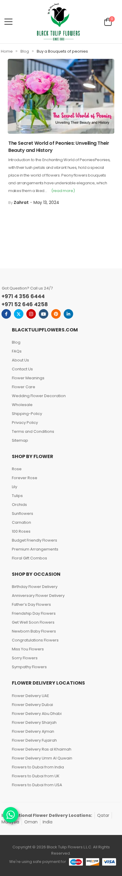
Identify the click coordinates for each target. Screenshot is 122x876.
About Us (20, 360)
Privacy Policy (25, 422)
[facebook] (6, 314)
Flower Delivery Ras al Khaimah (41, 749)
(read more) (63, 191)
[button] (8, 22)
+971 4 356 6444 (23, 296)
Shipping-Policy (27, 413)
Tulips (17, 495)
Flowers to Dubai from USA (37, 785)
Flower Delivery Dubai (32, 704)
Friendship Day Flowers (34, 613)
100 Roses (21, 531)
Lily (14, 487)
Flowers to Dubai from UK (36, 776)
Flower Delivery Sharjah (34, 722)
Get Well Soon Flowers (33, 622)
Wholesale (22, 405)
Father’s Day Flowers (31, 604)
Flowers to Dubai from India (38, 767)
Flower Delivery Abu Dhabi (37, 713)
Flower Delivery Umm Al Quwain (42, 758)
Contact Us (22, 369)
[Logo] (58, 21)
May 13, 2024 (46, 202)
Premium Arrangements (35, 549)
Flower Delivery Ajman (33, 731)
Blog (24, 51)
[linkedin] (68, 314)
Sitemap (20, 440)
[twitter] (18, 314)
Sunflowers (22, 513)
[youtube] (43, 314)
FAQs (17, 351)
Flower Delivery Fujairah (34, 740)
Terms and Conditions (33, 431)
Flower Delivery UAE (30, 696)
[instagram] (31, 314)
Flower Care (23, 387)
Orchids (19, 504)
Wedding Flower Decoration (39, 396)
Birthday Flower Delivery (34, 586)
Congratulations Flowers (35, 640)
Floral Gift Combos (29, 558)
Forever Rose (24, 478)
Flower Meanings (28, 378)
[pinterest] (56, 314)
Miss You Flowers (28, 649)
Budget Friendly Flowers (34, 540)
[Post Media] (61, 96)
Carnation (21, 522)
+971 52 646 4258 (24, 304)
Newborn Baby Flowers (34, 631)
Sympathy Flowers (29, 667)
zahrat (21, 202)
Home (7, 51)
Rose (17, 469)
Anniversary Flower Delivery (38, 595)
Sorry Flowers (25, 658)
